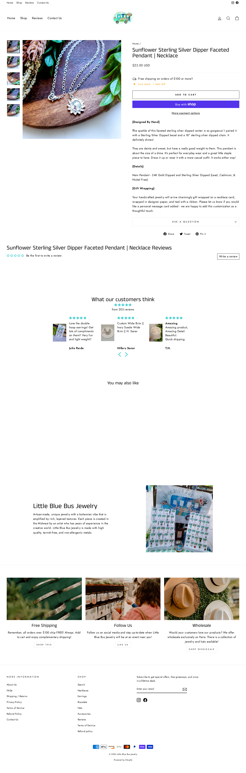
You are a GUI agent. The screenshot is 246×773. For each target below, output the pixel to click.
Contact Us (43, 2)
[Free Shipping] (44, 599)
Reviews (29, 2)
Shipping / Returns (17, 696)
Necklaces (83, 690)
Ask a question (185, 221)
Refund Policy (14, 713)
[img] (123, 304)
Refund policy (85, 731)
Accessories (84, 713)
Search (81, 684)
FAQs (10, 690)
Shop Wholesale (202, 649)
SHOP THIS (44, 644)
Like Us (123, 644)
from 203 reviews (123, 309)
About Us (12, 684)
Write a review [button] (228, 256)
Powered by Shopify (123, 759)
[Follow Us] (123, 599)
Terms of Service (15, 708)
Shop (19, 2)
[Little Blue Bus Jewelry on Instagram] (139, 700)
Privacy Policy (14, 702)
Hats (80, 708)
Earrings (82, 696)
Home (10, 2)
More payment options (186, 113)
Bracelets (82, 702)
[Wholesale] (201, 599)
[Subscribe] (185, 689)
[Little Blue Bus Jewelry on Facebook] (145, 700)
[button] (120, 354)
